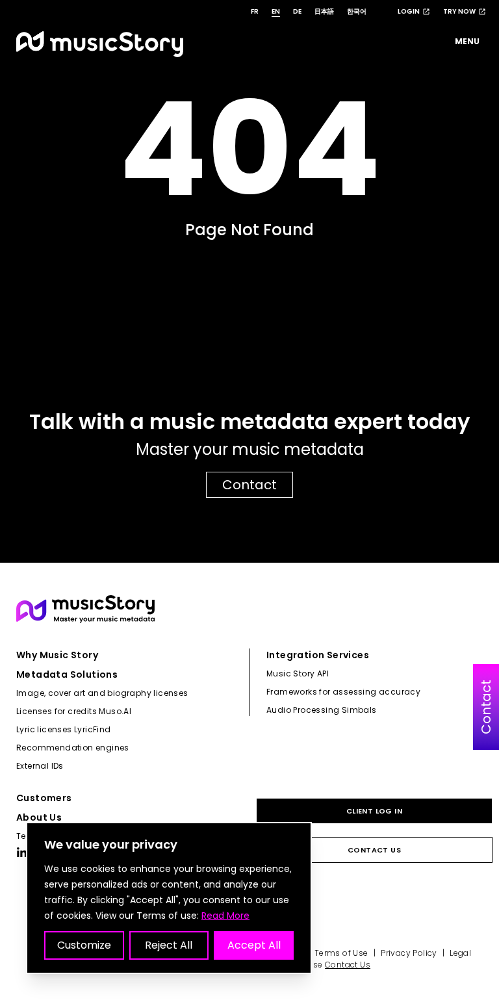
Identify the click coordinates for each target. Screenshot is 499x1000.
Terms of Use (341, 952)
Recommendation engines (72, 747)
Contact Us (374, 850)
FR (255, 11)
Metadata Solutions (67, 674)
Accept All (254, 945)
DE (297, 11)
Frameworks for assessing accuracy (343, 691)
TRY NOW (459, 11)
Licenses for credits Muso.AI (73, 711)
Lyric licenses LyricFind (63, 729)
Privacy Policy (409, 952)
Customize (84, 945)
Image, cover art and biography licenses (102, 693)
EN (276, 11)
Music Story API (297, 673)
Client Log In (374, 811)
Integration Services (317, 654)
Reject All (168, 945)
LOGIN (409, 11)
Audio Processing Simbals (321, 709)
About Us (39, 817)
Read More (225, 915)
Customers (44, 797)
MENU (467, 41)
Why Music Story (57, 654)
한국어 (356, 11)
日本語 (324, 11)
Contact (249, 485)
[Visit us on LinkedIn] (21, 852)
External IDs (40, 765)
